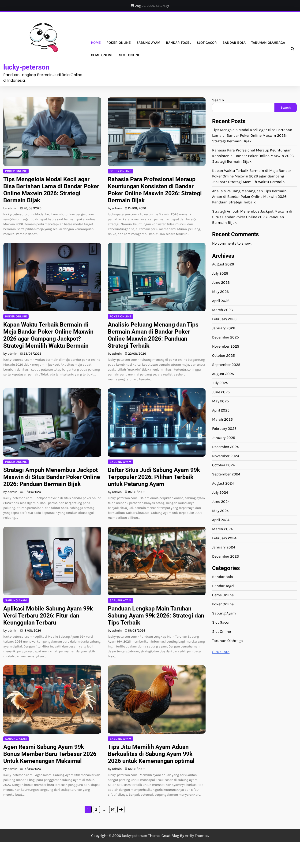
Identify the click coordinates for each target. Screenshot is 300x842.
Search (218, 100)
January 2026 (223, 328)
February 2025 (224, 428)
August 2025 (223, 373)
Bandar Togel (178, 42)
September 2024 (226, 474)
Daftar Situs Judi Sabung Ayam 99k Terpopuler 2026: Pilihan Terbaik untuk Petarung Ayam (154, 477)
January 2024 (223, 547)
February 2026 (224, 319)
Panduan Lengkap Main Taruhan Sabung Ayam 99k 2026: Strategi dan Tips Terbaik (156, 615)
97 (113, 809)
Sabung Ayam (148, 42)
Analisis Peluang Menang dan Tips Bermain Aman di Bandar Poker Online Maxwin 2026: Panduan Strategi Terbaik (153, 335)
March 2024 (222, 529)
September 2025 (226, 364)
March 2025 (222, 419)
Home (96, 42)
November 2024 (225, 456)
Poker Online (118, 42)
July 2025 (220, 383)
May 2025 (220, 401)
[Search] (292, 49)
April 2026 (220, 300)
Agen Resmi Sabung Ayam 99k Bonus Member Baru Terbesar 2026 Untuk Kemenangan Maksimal (49, 753)
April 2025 (220, 410)
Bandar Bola (234, 42)
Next (120, 809)
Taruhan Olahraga (268, 42)
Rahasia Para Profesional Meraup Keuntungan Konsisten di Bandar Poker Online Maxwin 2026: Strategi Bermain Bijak (155, 190)
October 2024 (223, 465)
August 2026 (223, 264)
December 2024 (225, 447)
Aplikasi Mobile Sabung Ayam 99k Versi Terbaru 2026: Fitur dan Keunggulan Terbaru (48, 615)
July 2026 (220, 273)
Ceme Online (102, 55)
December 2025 (225, 337)
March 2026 (222, 310)
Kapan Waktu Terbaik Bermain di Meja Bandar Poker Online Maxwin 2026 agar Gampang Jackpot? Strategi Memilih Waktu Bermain (48, 335)
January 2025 (223, 437)
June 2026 (221, 282)
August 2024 (223, 483)
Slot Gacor (207, 42)
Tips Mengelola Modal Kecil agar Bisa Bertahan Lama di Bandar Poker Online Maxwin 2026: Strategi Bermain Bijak (51, 190)
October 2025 (223, 355)
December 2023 (225, 556)
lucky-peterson (26, 67)
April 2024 (220, 520)
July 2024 (220, 492)
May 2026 (220, 291)
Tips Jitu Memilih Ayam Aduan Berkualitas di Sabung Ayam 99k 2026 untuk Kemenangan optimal (151, 753)
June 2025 (221, 392)
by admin (10, 208)
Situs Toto (220, 652)
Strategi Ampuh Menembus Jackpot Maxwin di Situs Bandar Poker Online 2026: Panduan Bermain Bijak (51, 477)
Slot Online (129, 55)
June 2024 (221, 501)
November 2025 (225, 346)
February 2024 (224, 538)
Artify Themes (196, 835)
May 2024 (220, 510)
